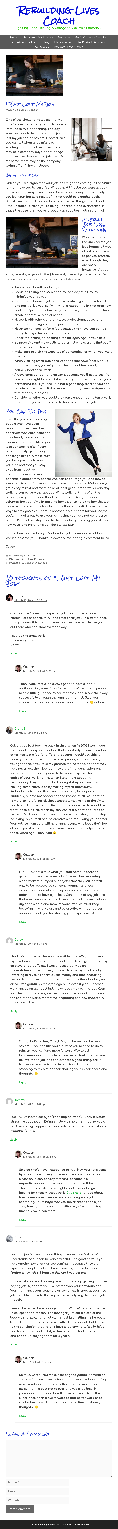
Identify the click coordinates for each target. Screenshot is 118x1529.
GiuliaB (19, 728)
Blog (46, 42)
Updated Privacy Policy (68, 46)
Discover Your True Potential (27, 559)
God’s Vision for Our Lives (91, 37)
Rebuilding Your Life (23, 42)
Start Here (64, 37)
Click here (74, 1192)
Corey (18, 939)
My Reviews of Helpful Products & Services (80, 42)
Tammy (19, 1100)
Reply (13, 653)
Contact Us (42, 46)
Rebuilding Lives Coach (59, 15)
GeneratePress (81, 1524)
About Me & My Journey (37, 37)
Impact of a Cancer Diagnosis (28, 563)
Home (14, 37)
